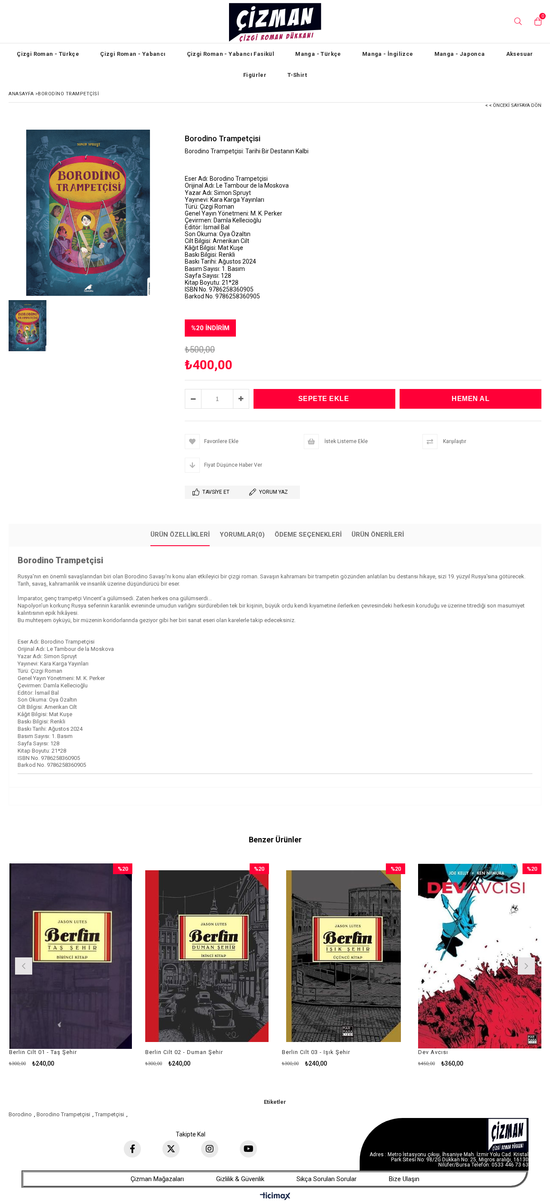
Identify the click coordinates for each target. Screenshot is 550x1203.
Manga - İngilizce (387, 54)
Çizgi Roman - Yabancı (132, 54)
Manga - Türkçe (318, 54)
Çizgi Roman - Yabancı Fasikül (231, 54)
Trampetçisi (109, 1114)
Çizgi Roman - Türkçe (48, 54)
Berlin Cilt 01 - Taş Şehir (43, 1052)
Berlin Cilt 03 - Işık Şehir (316, 1052)
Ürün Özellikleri (180, 534)
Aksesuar (519, 54)
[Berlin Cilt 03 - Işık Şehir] (344, 955)
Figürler (254, 75)
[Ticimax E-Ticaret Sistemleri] (275, 1196)
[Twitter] (171, 1148)
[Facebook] (132, 1148)
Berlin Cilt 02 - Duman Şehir (184, 1052)
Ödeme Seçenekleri (308, 534)
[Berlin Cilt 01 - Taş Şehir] (71, 955)
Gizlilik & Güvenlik (240, 1179)
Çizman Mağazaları (157, 1179)
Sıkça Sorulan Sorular (326, 1179)
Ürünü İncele (100, 964)
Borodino (20, 1114)
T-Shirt (297, 75)
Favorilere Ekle (70, 964)
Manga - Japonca (459, 54)
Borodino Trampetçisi (63, 1114)
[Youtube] (248, 1148)
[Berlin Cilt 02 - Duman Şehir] (207, 955)
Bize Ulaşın (404, 1179)
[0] (535, 21)
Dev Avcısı (433, 1052)
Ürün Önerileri (377, 534)
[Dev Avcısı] (480, 955)
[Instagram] (209, 1148)
